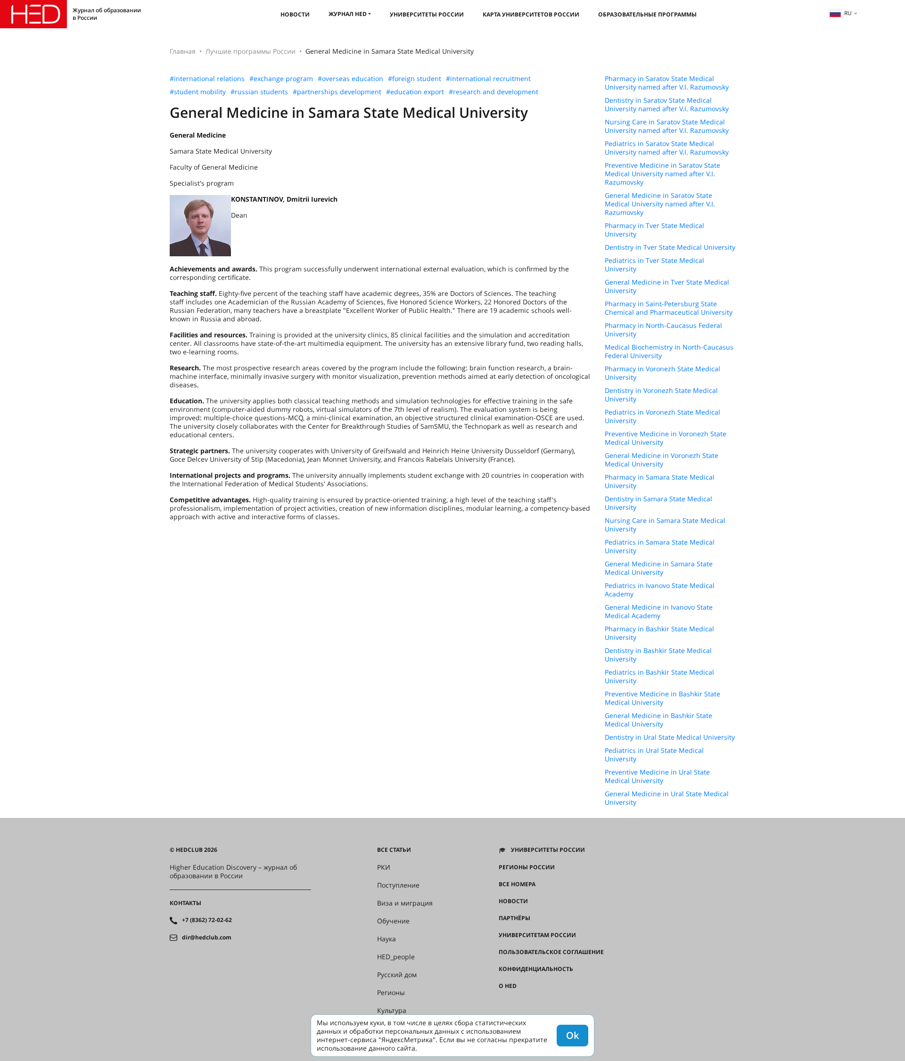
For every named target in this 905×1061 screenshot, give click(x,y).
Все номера (517, 884)
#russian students (259, 92)
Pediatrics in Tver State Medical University (654, 264)
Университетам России (537, 935)
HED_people (396, 957)
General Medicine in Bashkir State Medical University (658, 719)
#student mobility (198, 92)
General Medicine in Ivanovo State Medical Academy (659, 611)
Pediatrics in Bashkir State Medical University (659, 676)
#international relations (207, 78)
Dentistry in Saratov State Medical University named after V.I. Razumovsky (667, 104)
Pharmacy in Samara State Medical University (660, 481)
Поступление (398, 885)
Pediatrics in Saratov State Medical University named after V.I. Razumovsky (667, 147)
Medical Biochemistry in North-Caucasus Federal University (669, 351)
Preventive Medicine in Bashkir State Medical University (662, 698)
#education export (415, 92)
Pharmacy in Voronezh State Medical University (662, 373)
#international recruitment (488, 78)
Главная (183, 51)
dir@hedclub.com (206, 937)
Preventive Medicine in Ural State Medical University (657, 776)
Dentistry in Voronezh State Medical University (661, 394)
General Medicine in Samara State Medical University (659, 568)
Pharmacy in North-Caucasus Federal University (663, 329)
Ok (572, 1035)
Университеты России (427, 14)
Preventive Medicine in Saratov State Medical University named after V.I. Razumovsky (662, 174)
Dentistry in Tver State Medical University (670, 247)
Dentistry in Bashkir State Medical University (658, 654)
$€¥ (504, 1003)
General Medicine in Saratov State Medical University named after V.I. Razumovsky (660, 204)
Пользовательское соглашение (551, 952)
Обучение (393, 921)
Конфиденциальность (536, 969)
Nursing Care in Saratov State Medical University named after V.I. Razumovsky (667, 126)
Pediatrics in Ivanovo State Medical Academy (660, 589)
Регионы (391, 992)
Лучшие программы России (251, 51)
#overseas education (350, 78)
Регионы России (527, 867)
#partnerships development (337, 92)
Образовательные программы (647, 14)
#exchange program (281, 78)
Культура (391, 1010)
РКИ (383, 867)
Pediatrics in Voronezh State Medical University (662, 416)
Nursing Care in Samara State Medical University (665, 524)
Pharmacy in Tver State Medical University (654, 229)
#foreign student (414, 78)
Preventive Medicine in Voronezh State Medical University (665, 438)
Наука (386, 939)
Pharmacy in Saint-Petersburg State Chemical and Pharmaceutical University (668, 308)
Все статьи (394, 850)
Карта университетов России (531, 14)
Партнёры (514, 918)
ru (848, 13)
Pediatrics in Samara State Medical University (660, 546)
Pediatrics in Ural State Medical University (654, 754)
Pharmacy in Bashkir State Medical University (659, 633)
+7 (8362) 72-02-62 (207, 920)
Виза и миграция (405, 903)
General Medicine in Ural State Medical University (667, 798)
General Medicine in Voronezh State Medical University (661, 459)
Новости (295, 14)
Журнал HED (348, 14)
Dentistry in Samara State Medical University (658, 503)
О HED (508, 986)
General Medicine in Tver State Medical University (667, 286)
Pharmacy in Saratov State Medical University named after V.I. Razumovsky (667, 82)
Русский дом (397, 975)
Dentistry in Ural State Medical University (670, 737)
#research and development (493, 92)
